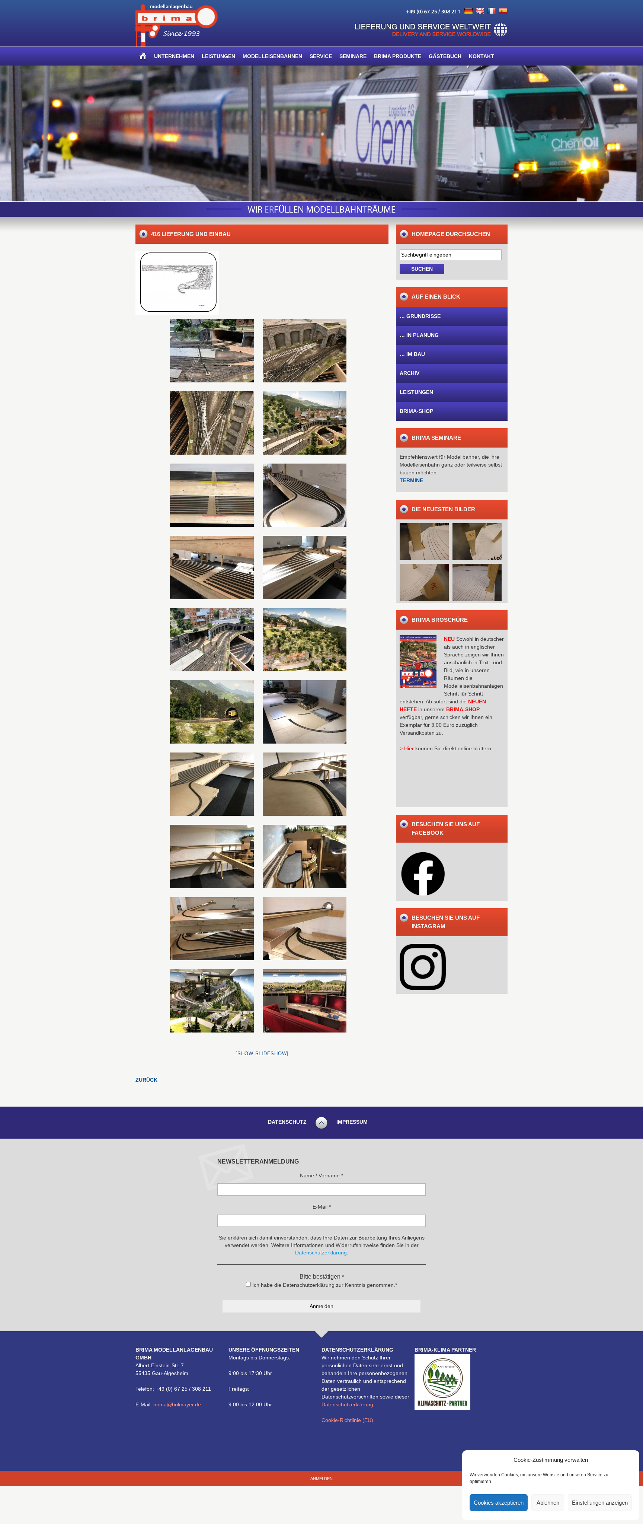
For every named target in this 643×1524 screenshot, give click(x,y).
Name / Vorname (321, 1175)
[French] (491, 11)
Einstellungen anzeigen (600, 1502)
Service (321, 56)
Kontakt (481, 56)
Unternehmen (174, 56)
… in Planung (419, 335)
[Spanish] (503, 11)
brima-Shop (416, 411)
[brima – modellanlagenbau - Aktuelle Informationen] (176, 45)
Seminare (353, 56)
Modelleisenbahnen (272, 56)
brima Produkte (397, 56)
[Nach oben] (321, 1128)
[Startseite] (142, 56)
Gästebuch (445, 56)
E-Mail (322, 1207)
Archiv (409, 373)
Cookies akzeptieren (499, 1502)
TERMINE (411, 480)
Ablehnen (548, 1502)
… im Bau (412, 354)
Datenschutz (287, 1122)
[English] (480, 11)
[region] (321, 133)
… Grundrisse (420, 316)
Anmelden (321, 1478)
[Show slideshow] (262, 1053)
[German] (468, 11)
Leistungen (218, 56)
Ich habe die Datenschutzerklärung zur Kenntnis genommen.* (324, 1285)
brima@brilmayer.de (177, 1404)
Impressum (352, 1122)
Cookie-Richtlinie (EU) (347, 1420)
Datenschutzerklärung (347, 1404)
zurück (146, 1080)
